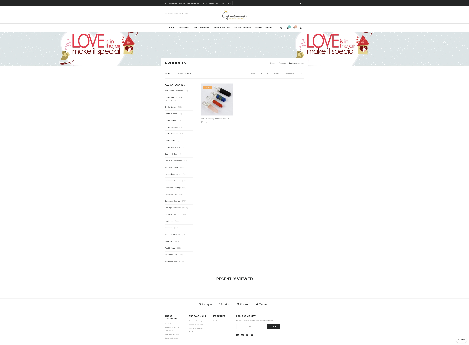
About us (168, 323)
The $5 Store (173, 248)
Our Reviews (193, 332)
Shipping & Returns (172, 327)
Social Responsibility (172, 334)
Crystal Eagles (173, 120)
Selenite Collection (175, 234)
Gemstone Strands (175, 201)
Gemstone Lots (174, 194)
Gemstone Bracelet (176, 181)
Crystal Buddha (173, 114)
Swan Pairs (172, 241)
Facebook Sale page (196, 321)
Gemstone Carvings (175, 187)
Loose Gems (183, 28)
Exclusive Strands (174, 167)
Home (171, 28)
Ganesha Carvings (202, 28)
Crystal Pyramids (174, 134)
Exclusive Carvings (242, 28)
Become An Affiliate (196, 328)
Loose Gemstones (175, 214)
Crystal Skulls (172, 140)
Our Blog (216, 321)
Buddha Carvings (222, 28)
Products (282, 63)
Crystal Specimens (263, 28)
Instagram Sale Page (196, 324)
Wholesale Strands (175, 261)
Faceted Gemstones (175, 174)
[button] (281, 28)
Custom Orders (173, 154)
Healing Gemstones (176, 208)
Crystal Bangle (173, 107)
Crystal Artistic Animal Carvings (173, 98)
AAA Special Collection (176, 91)
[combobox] (264, 73)
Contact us (169, 331)
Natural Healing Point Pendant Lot (215, 118)
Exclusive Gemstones (176, 161)
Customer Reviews (171, 338)
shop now (227, 3)
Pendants (171, 228)
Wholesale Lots (174, 255)
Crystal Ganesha (173, 127)
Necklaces (172, 221)
